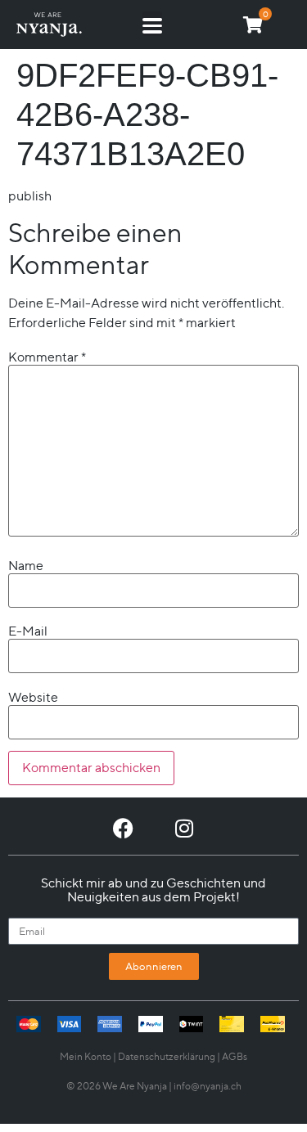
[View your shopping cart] (253, 25)
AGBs (234, 1056)
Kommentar (47, 357)
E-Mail (27, 631)
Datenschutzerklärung (166, 1056)
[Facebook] (123, 828)
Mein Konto (85, 1056)
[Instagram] (184, 828)
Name (25, 566)
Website (33, 697)
